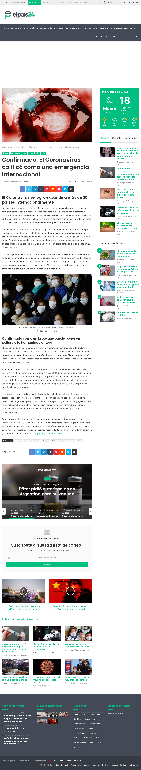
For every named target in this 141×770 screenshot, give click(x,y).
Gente (24, 153)
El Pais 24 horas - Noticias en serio (66, 761)
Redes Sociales (80, 742)
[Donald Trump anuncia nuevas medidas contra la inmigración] (63, 714)
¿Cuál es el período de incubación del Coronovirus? (126, 254)
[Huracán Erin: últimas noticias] (107, 316)
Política (34, 28)
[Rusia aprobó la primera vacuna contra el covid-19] (107, 301)
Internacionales (19, 28)
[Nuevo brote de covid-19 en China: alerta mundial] (15, 667)
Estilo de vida (90, 28)
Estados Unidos (95, 724)
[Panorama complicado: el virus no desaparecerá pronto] (47, 667)
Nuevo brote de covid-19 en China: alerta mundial (14, 678)
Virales (76, 747)
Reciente (116, 138)
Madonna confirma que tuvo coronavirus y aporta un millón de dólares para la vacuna (127, 153)
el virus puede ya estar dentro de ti (47, 433)
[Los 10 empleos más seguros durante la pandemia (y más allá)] (42, 714)
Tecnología (46, 28)
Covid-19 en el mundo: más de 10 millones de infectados (46, 647)
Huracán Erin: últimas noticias (127, 314)
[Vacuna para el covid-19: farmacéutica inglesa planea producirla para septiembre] (15, 633)
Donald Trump (79, 724)
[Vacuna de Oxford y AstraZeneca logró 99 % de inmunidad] (107, 286)
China (76, 714)
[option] (47, 491)
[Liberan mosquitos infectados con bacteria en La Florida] (107, 227)
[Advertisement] (70, 64)
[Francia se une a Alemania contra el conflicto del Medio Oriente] (42, 721)
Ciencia (13, 147)
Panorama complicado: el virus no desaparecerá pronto (46, 680)
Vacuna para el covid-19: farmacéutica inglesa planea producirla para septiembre (14, 648)
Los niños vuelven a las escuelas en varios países (78, 645)
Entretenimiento (119, 28)
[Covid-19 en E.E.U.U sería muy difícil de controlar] (78, 667)
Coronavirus (35, 441)
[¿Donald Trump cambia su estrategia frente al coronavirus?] (53, 714)
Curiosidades (90, 719)
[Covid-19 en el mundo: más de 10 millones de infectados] (47, 633)
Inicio (6, 28)
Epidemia (46, 441)
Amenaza (17, 441)
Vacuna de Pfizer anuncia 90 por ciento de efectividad (47, 491)
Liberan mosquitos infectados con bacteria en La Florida (128, 226)
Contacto (65, 765)
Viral (99, 742)
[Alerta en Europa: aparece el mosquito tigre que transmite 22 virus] (107, 193)
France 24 (52, 331)
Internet (103, 28)
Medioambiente (74, 28)
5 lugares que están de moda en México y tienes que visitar (127, 269)
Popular (105, 138)
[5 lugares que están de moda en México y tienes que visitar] (107, 270)
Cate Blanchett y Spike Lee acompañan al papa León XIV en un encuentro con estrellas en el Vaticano (86, 2)
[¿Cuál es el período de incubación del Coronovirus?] (107, 255)
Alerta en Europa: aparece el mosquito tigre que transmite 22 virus (127, 193)
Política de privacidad (129, 765)
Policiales (59, 28)
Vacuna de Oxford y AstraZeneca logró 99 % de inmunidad (128, 284)
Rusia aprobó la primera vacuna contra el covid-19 (126, 300)
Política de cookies (110, 765)
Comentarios (131, 138)
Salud (132, 28)
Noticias (77, 738)
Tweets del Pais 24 (116, 713)
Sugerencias (76, 765)
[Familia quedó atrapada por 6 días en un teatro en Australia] (53, 721)
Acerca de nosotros (91, 765)
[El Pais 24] (19, 14)
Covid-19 (77, 719)
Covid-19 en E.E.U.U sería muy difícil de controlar (77, 678)
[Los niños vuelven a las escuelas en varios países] (78, 633)
